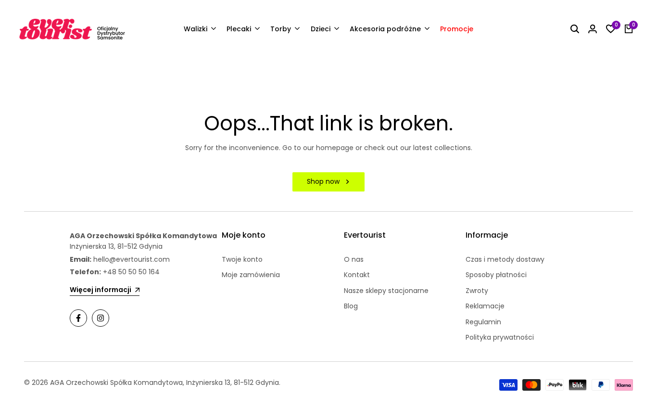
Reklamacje (485, 306)
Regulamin (483, 322)
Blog (351, 306)
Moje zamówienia (251, 275)
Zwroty (477, 290)
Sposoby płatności (496, 275)
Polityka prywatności (500, 337)
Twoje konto (242, 259)
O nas (354, 259)
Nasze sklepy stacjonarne (386, 290)
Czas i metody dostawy (505, 259)
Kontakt (357, 275)
